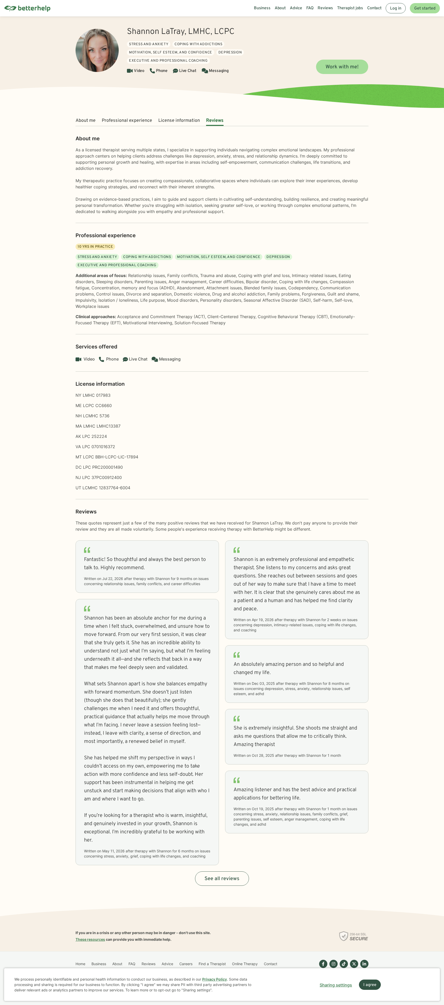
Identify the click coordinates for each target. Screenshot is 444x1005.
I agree (369, 985)
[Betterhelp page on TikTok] (343, 968)
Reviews (215, 121)
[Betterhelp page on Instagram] (332, 968)
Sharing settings (336, 985)
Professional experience (127, 121)
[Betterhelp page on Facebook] (322, 968)
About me (86, 121)
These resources (90, 939)
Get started (425, 8)
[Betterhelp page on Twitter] (353, 968)
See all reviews (222, 878)
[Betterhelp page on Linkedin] (363, 968)
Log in (395, 8)
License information (179, 121)
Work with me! (342, 67)
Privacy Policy (214, 979)
